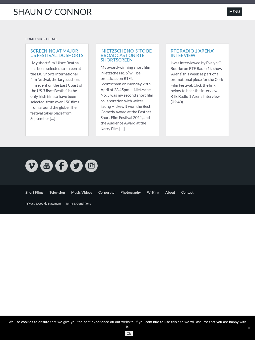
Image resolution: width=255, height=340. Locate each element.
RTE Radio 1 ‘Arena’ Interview (192, 53)
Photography (131, 192)
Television (57, 192)
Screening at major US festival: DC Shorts (56, 53)
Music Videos (81, 192)
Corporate (106, 192)
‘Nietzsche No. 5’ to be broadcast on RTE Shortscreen (126, 55)
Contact (187, 192)
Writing (153, 192)
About (170, 192)
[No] (248, 327)
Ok (129, 334)
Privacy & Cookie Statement (43, 203)
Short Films (34, 192)
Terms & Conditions (78, 203)
